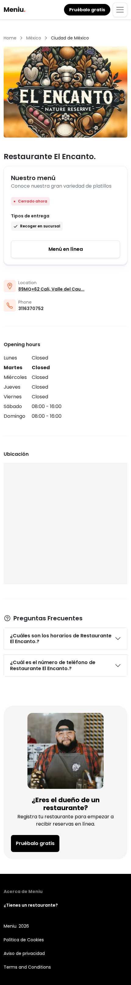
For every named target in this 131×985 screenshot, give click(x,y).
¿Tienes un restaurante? (31, 905)
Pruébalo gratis (35, 843)
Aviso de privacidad (24, 953)
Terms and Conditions (27, 967)
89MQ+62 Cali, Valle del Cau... (51, 289)
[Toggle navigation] (120, 9)
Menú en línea (65, 249)
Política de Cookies (24, 940)
